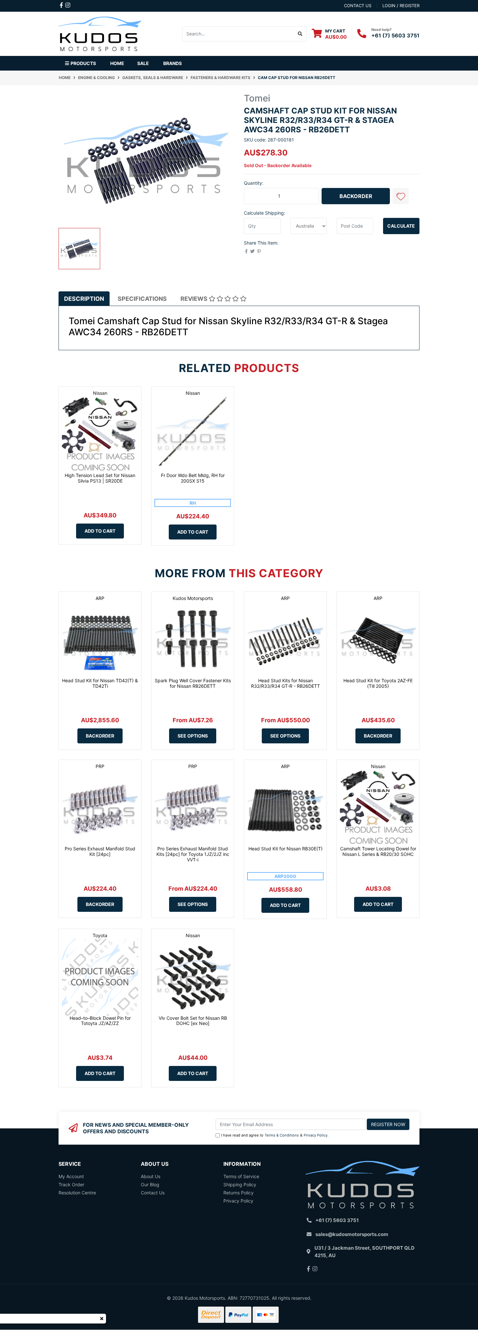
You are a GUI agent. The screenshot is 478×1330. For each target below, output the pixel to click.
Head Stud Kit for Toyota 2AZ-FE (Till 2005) (378, 683)
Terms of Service (241, 1176)
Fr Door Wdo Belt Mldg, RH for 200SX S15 (193, 478)
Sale (143, 63)
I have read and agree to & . (274, 1135)
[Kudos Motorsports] (100, 33)
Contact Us (153, 1192)
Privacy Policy (315, 1135)
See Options (193, 735)
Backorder (355, 196)
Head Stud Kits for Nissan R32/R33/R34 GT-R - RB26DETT (285, 683)
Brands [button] (172, 63)
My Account (71, 1176)
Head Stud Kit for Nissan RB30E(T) (285, 848)
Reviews (194, 298)
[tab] (84, 298)
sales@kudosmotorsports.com (351, 1234)
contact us (357, 5)
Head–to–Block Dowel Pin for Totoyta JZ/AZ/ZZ (100, 1020)
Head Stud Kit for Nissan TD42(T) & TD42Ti (100, 683)
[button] (400, 196)
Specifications (142, 298)
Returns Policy (238, 1192)
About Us (150, 1176)
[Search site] (300, 33)
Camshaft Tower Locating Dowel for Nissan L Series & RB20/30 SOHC (378, 851)
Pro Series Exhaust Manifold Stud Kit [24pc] (100, 851)
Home (117, 63)
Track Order (71, 1184)
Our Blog (150, 1184)
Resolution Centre (77, 1192)
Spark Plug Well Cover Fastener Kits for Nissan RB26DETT (193, 683)
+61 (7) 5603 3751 (395, 35)
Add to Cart (100, 531)
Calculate (401, 226)
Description (84, 298)
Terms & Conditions (282, 1135)
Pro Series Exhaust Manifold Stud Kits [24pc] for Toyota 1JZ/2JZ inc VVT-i (192, 854)
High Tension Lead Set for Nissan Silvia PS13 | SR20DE (100, 478)
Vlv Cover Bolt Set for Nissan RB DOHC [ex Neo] (193, 1020)
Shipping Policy (239, 1184)
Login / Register (400, 5)
